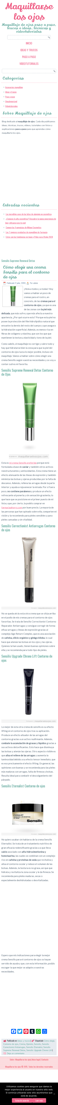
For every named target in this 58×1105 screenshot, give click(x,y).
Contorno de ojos (10, 1044)
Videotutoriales (29, 64)
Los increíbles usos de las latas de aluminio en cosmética (29, 214)
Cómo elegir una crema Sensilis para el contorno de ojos (26, 272)
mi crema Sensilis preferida (23, 462)
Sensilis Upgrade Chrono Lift (39, 1050)
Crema (22, 1044)
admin (35, 283)
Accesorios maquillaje (14, 87)
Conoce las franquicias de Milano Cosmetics (23, 227)
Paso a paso (29, 57)
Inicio (29, 43)
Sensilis (37, 1044)
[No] (54, 1093)
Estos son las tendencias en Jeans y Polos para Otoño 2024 (29, 236)
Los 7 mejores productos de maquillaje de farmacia (26, 232)
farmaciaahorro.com (11, 507)
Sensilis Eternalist (34, 1047)
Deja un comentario (15, 1053)
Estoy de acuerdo (22, 1100)
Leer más (39, 1100)
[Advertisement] (29, 166)
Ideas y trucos (29, 50)
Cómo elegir (49, 1041)
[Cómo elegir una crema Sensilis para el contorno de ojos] (13, 305)
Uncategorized (11, 101)
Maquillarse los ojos (29, 11)
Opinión (29, 1044)
